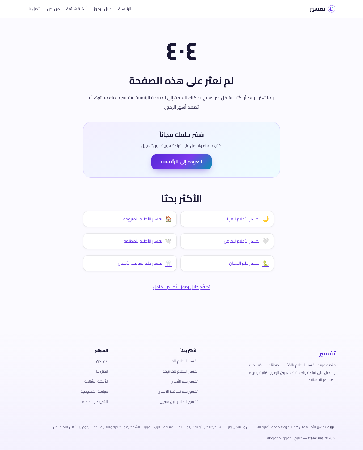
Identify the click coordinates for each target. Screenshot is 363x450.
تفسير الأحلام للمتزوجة (180, 371)
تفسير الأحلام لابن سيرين (179, 401)
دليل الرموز (103, 9)
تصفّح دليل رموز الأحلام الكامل (181, 286)
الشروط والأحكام (95, 401)
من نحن (53, 9)
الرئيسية (124, 9)
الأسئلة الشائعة (96, 381)
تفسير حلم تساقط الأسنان (178, 391)
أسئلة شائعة (76, 9)
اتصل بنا (34, 9)
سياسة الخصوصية (94, 391)
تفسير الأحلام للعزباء (182, 361)
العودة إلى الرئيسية (181, 161)
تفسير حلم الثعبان (184, 381)
